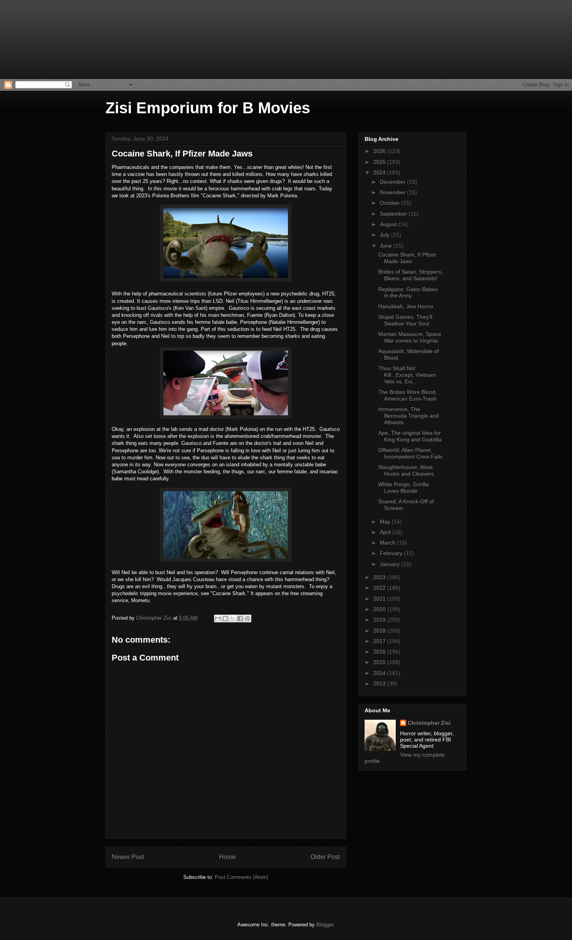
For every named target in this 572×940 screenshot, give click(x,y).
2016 (380, 651)
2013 (380, 683)
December (393, 182)
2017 (380, 641)
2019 (380, 620)
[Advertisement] (39, 39)
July (385, 235)
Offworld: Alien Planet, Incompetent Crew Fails (410, 453)
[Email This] (218, 618)
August (389, 224)
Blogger (324, 925)
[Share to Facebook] (240, 618)
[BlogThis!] (225, 618)
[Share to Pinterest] (247, 618)
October (390, 203)
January (390, 564)
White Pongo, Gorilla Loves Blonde (403, 487)
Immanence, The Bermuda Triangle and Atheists (408, 415)
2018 (380, 630)
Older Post (325, 857)
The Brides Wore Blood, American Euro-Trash (407, 395)
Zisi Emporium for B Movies (207, 107)
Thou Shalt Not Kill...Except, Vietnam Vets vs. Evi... (407, 375)
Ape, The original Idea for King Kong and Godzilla (410, 436)
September (394, 214)
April (386, 532)
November (393, 192)
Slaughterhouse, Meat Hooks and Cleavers (406, 470)
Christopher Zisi (429, 723)
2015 (380, 662)
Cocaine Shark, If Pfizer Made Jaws (407, 257)
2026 (380, 151)
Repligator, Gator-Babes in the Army (408, 292)
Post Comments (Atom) (241, 877)
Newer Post (128, 857)
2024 (380, 172)
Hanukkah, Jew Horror (405, 306)
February (392, 553)
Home (227, 857)
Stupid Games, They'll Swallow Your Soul (405, 320)
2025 (380, 162)
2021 (380, 599)
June (386, 245)
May (386, 521)
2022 (380, 588)
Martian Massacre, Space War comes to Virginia (409, 337)
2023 (380, 577)
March (388, 542)
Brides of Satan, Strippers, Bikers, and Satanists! (410, 275)
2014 (380, 673)
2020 (380, 609)
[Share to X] (233, 618)
